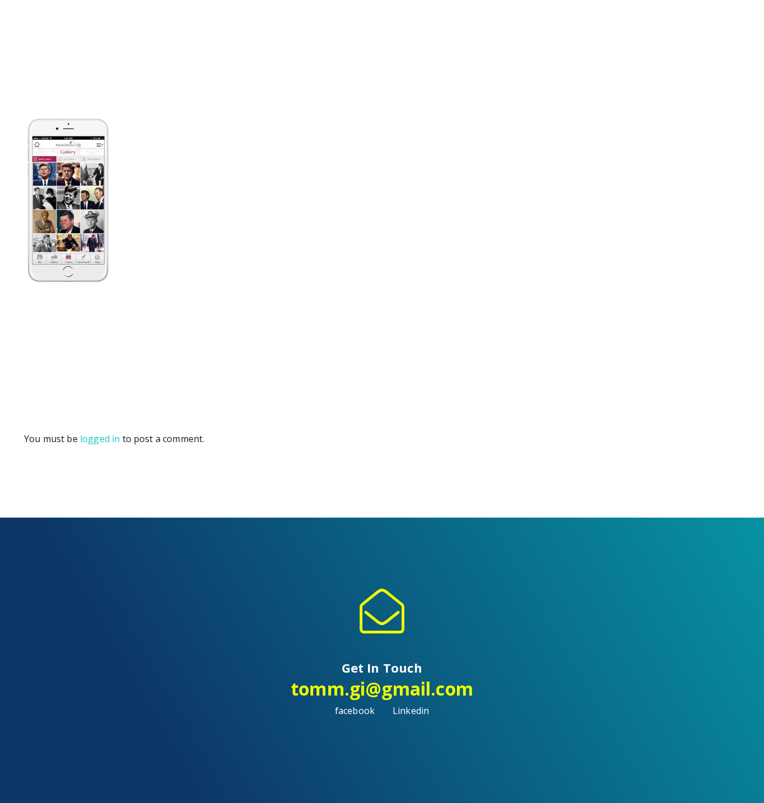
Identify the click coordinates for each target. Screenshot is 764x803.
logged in (100, 439)
